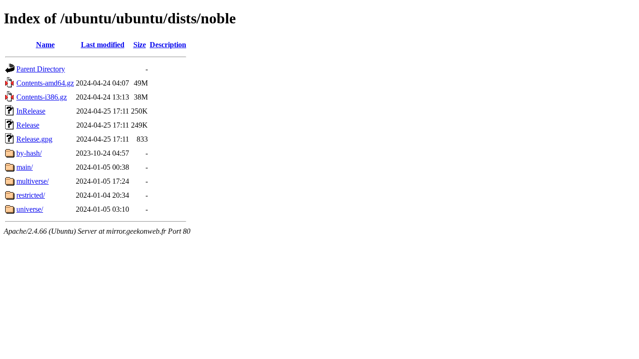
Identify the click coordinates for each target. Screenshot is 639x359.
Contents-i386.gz (41, 97)
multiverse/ (32, 181)
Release (27, 125)
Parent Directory (40, 69)
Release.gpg (34, 139)
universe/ (29, 209)
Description (168, 45)
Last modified (102, 45)
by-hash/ (29, 153)
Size (139, 45)
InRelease (30, 111)
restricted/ (30, 195)
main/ (24, 167)
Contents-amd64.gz (45, 83)
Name (45, 45)
